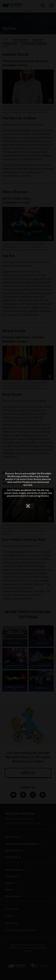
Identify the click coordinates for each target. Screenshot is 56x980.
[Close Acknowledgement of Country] (28, 506)
